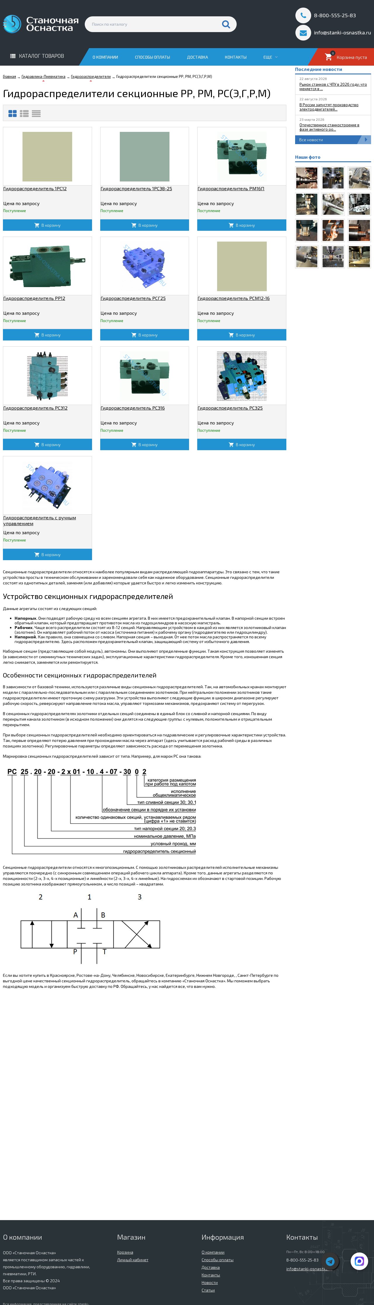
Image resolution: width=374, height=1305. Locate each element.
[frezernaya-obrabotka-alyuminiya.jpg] (359, 204)
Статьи (208, 1289)
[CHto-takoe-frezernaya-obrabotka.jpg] (306, 204)
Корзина (125, 1252)
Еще (268, 57)
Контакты (236, 57)
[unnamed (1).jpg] (333, 256)
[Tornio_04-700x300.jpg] (359, 230)
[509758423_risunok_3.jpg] (333, 177)
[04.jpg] (333, 204)
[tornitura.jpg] (306, 256)
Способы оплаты (152, 57)
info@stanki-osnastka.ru (309, 1268)
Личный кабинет (132, 1259)
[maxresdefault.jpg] (306, 230)
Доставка (197, 57)
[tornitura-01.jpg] (359, 177)
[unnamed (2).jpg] (359, 256)
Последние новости (318, 69)
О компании (105, 57)
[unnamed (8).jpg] (306, 177)
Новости (210, 1282)
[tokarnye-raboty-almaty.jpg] (333, 230)
